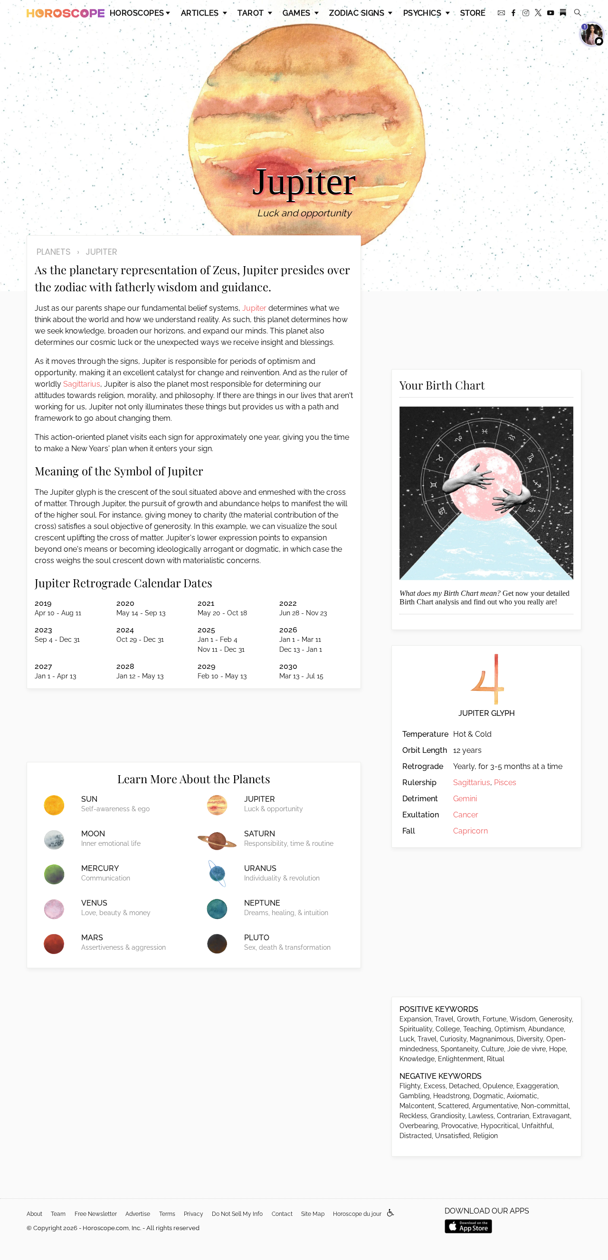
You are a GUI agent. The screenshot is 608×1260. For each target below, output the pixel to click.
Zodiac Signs (357, 13)
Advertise (137, 1214)
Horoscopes (137, 13)
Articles (201, 13)
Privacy (193, 1214)
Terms (167, 1214)
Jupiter (254, 308)
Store (472, 13)
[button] (390, 1213)
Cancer (465, 814)
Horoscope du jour (357, 1214)
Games (298, 13)
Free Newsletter (96, 1214)
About (34, 1214)
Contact (282, 1214)
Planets (54, 252)
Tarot (252, 13)
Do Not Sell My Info (237, 1214)
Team (58, 1214)
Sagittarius (81, 384)
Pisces (505, 782)
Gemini (465, 798)
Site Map (312, 1214)
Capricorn (470, 830)
